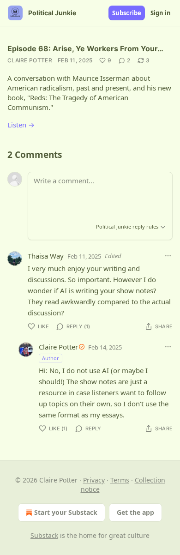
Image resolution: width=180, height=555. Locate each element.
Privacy (94, 480)
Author (50, 358)
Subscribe (126, 13)
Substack (44, 535)
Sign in (160, 13)
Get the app (135, 512)
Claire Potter (29, 60)
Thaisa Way (46, 255)
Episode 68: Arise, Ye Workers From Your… (85, 48)
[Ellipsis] (168, 255)
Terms (119, 480)
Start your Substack (65, 512)
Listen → (21, 124)
